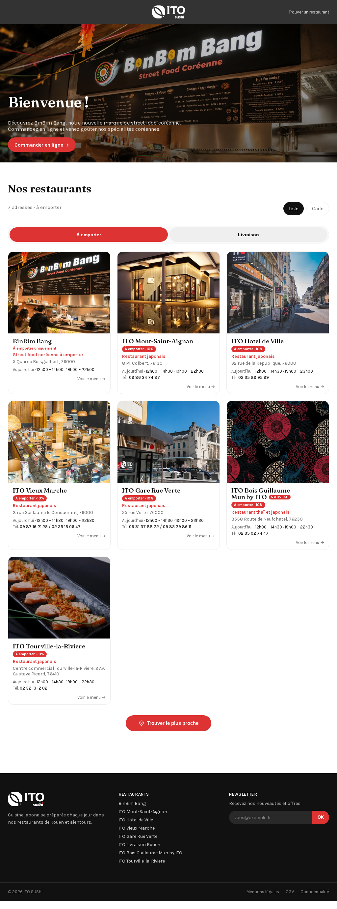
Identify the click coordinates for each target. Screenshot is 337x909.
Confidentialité (314, 891)
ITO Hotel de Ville (135, 820)
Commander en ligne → (41, 145)
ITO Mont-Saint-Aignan (142, 811)
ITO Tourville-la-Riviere (141, 861)
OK (321, 817)
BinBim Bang (132, 803)
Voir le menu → (91, 378)
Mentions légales (262, 891)
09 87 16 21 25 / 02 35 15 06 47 (50, 526)
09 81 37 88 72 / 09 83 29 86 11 (160, 526)
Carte (318, 208)
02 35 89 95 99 (253, 377)
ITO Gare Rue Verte (137, 836)
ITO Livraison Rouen (139, 844)
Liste (293, 208)
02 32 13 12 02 (33, 688)
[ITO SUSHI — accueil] (168, 11)
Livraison (248, 234)
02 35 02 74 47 (253, 533)
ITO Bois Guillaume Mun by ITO (150, 853)
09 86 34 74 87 (144, 377)
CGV (290, 891)
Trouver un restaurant (309, 12)
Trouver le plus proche (172, 723)
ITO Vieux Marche (136, 828)
